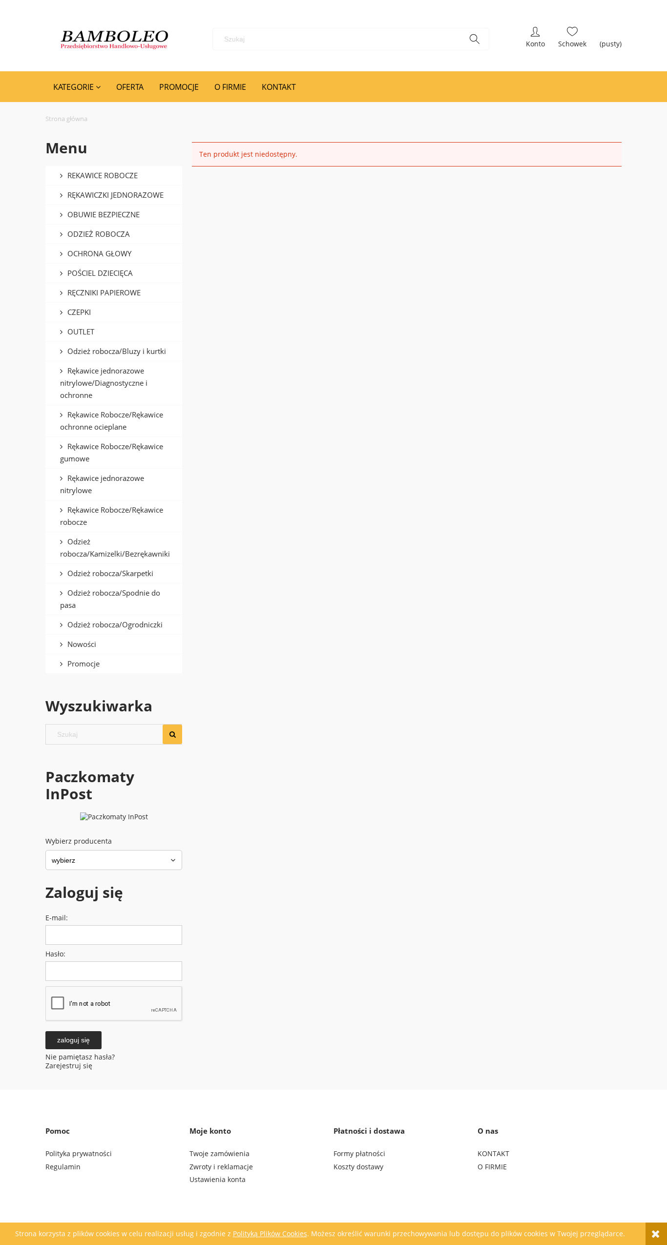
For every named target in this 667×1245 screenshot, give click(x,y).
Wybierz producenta (78, 841)
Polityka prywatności (78, 1153)
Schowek (572, 39)
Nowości (81, 644)
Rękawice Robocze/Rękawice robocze (111, 516)
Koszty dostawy (358, 1166)
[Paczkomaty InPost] (114, 816)
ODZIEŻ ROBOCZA (98, 234)
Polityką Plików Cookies (270, 1233)
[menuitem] (76, 87)
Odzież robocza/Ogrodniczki (115, 624)
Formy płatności (359, 1153)
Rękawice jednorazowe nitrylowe (102, 484)
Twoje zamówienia (219, 1153)
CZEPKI (79, 312)
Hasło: (55, 953)
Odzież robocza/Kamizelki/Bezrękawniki (115, 548)
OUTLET (80, 331)
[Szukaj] (474, 39)
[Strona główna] (114, 39)
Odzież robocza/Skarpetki (110, 573)
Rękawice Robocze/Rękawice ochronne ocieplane (111, 421)
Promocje (83, 663)
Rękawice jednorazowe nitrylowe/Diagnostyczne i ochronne (103, 383)
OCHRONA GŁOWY (99, 253)
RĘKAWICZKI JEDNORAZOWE (115, 195)
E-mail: (56, 917)
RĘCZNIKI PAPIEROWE (104, 292)
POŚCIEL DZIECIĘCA (100, 273)
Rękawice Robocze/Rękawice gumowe (111, 452)
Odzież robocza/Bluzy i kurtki (116, 351)
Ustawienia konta (217, 1179)
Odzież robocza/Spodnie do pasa (110, 599)
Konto (535, 39)
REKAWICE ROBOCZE (102, 175)
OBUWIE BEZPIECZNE (103, 214)
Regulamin (63, 1166)
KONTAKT (493, 1153)
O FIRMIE (492, 1166)
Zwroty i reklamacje (221, 1166)
